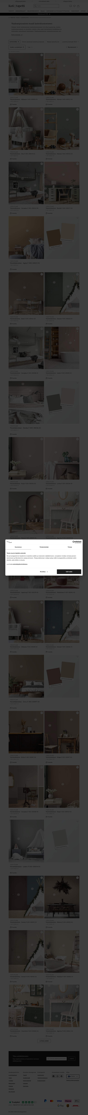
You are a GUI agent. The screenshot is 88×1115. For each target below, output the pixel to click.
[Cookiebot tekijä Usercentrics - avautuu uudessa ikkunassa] (73, 542)
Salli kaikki (69, 571)
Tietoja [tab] (70, 547)
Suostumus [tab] (18, 547)
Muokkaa (43, 571)
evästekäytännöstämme (19, 564)
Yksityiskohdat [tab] (44, 547)
